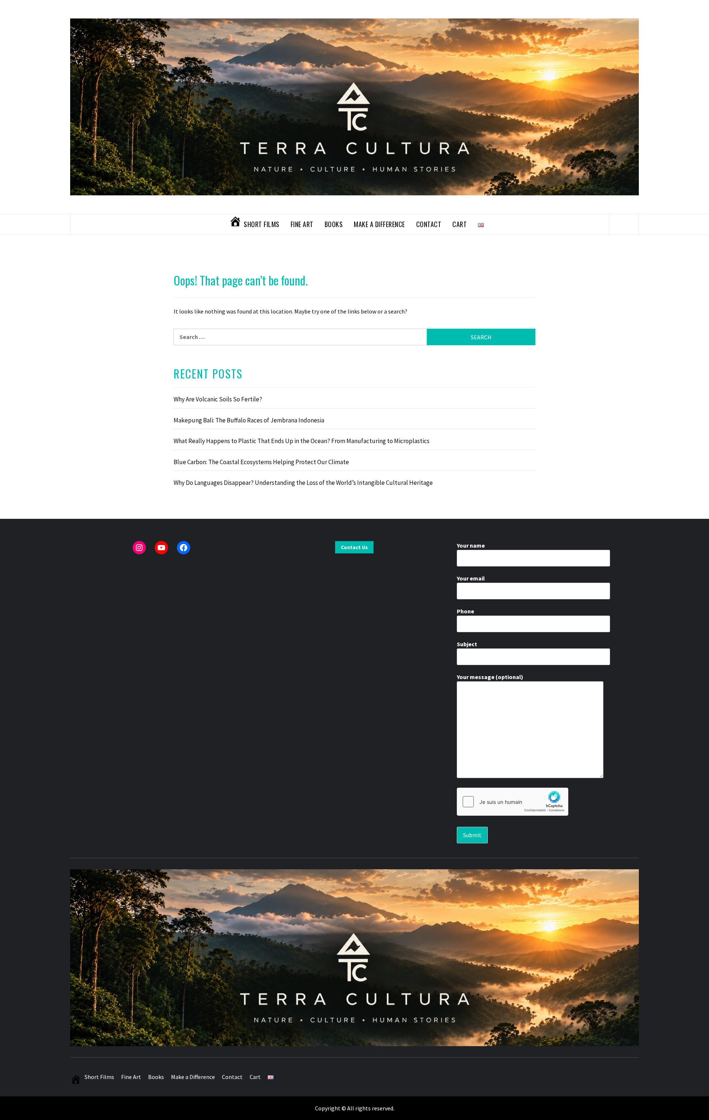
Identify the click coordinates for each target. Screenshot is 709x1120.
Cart (459, 224)
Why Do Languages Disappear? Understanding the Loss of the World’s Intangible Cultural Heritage (303, 483)
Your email (471, 578)
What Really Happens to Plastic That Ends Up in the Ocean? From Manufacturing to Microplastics (301, 441)
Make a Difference (379, 224)
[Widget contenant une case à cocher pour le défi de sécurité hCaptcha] (512, 802)
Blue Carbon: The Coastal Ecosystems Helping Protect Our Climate (261, 462)
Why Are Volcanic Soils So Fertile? (218, 399)
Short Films (262, 224)
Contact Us (354, 547)
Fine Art (302, 224)
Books (334, 224)
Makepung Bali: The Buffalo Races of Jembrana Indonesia (249, 420)
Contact (429, 224)
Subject (467, 644)
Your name (471, 545)
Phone (465, 611)
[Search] (624, 224)
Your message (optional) (490, 677)
